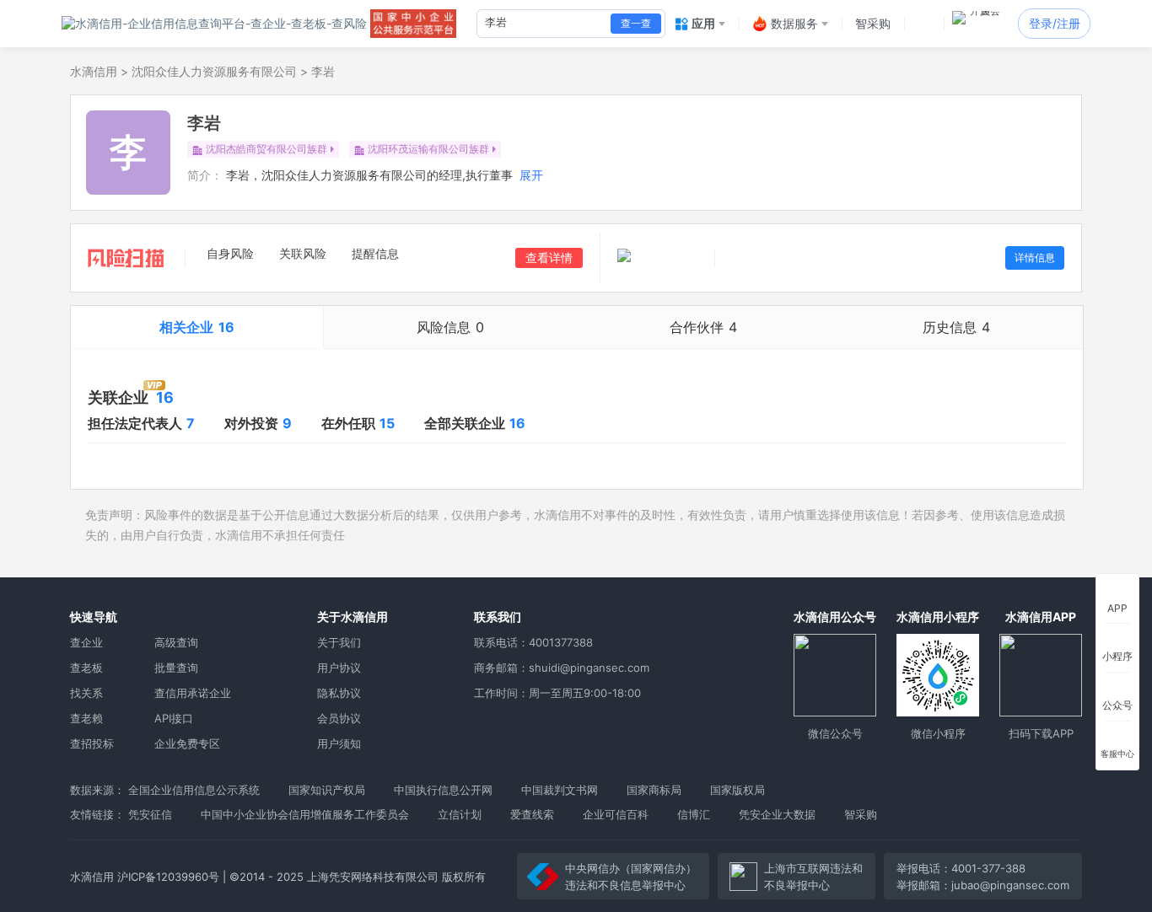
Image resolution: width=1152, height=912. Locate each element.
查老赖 (86, 718)
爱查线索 (532, 814)
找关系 (86, 693)
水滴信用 (93, 71)
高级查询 (176, 642)
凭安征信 (150, 814)
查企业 (86, 642)
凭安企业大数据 (777, 814)
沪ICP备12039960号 (168, 876)
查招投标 (92, 743)
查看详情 (549, 257)
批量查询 (176, 667)
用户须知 (339, 743)
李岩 (323, 71)
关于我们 (339, 642)
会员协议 (339, 718)
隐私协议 (339, 693)
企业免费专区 (187, 743)
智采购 (860, 814)
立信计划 (460, 814)
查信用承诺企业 (192, 693)
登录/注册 (1054, 23)
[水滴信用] (214, 23)
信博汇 (693, 814)
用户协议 (339, 667)
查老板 (86, 667)
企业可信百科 (616, 814)
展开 (531, 175)
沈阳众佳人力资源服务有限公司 (214, 71)
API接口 (173, 718)
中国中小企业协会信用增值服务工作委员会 (305, 814)
